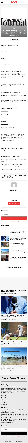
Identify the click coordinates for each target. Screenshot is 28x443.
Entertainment (4, 412)
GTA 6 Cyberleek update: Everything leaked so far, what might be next (18, 231)
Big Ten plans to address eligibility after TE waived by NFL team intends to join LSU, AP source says (18, 238)
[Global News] (14, 185)
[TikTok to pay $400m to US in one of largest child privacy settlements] (5, 258)
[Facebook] (9, 203)
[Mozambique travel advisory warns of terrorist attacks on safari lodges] (5, 251)
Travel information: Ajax (20, 175)
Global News (15, 39)
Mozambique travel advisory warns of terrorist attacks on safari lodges (18, 251)
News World (4, 422)
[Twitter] (12, 203)
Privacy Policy (16, 221)
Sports (14, 28)
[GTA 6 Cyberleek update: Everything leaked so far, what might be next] (5, 231)
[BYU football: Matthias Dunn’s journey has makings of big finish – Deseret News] (5, 244)
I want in (13, 433)
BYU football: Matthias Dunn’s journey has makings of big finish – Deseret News (18, 245)
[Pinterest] (15, 203)
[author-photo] (2, 293)
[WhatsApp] (18, 203)
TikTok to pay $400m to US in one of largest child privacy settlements (18, 258)
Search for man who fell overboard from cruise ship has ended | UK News (7, 176)
